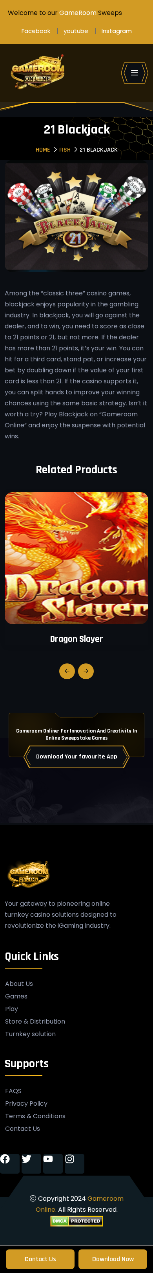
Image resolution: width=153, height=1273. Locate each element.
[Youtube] (53, 1164)
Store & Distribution (35, 1021)
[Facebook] (10, 1164)
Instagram (117, 31)
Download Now (113, 1259)
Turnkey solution (30, 1034)
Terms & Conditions (35, 1116)
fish (65, 150)
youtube (76, 31)
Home (43, 150)
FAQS (13, 1091)
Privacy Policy (26, 1104)
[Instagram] (74, 1164)
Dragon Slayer (76, 639)
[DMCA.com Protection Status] (76, 1220)
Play (11, 1009)
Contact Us (40, 1259)
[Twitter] (31, 1164)
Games (16, 996)
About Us (19, 984)
